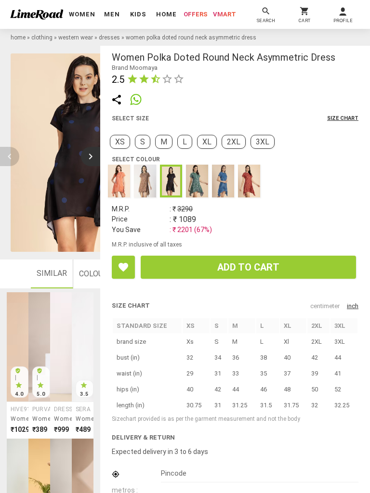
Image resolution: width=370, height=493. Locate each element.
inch (352, 306)
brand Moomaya (135, 67)
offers (196, 14)
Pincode (173, 473)
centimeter (325, 306)
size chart (342, 118)
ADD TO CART (248, 267)
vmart (224, 14)
